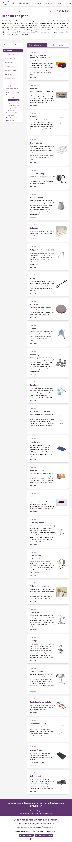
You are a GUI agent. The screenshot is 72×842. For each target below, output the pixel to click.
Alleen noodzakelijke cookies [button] (44, 835)
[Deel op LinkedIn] (63, 11)
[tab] (37, 45)
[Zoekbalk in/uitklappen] (70, 3)
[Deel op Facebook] (65, 11)
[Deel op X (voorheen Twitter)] (68, 11)
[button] (36, 839)
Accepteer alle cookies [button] (26, 835)
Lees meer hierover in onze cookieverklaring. (44, 829)
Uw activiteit (8, 51)
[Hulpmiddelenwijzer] (14, 3)
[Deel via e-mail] (60, 11)
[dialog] (36, 829)
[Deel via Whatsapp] (57, 11)
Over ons (58, 3)
